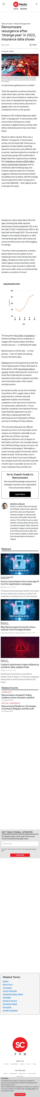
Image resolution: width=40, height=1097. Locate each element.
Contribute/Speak (13, 1073)
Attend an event (22, 1073)
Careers (29, 1064)
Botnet (5, 981)
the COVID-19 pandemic (24, 336)
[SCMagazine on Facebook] (15, 1054)
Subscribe (20, 855)
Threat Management (22, 23)
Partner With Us (20, 1076)
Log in (15, 9)
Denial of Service (10, 1001)
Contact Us (22, 1064)
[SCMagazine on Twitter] (20, 1054)
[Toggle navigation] (3, 4)
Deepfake (7, 997)
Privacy (34, 1064)
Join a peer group (31, 1073)
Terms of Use (28, 849)
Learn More (20, 494)
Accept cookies (20, 1094)
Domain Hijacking (10, 1010)
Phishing (5, 363)
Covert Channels (10, 991)
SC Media (6, 1064)
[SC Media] (20, 4)
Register (23, 9)
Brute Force (8, 984)
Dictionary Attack (10, 1004)
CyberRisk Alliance (14, 1064)
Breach (4, 623)
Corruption (7, 988)
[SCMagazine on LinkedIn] (25, 1054)
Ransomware (6, 23)
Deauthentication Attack (13, 994)
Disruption (7, 1007)
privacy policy (31, 1089)
